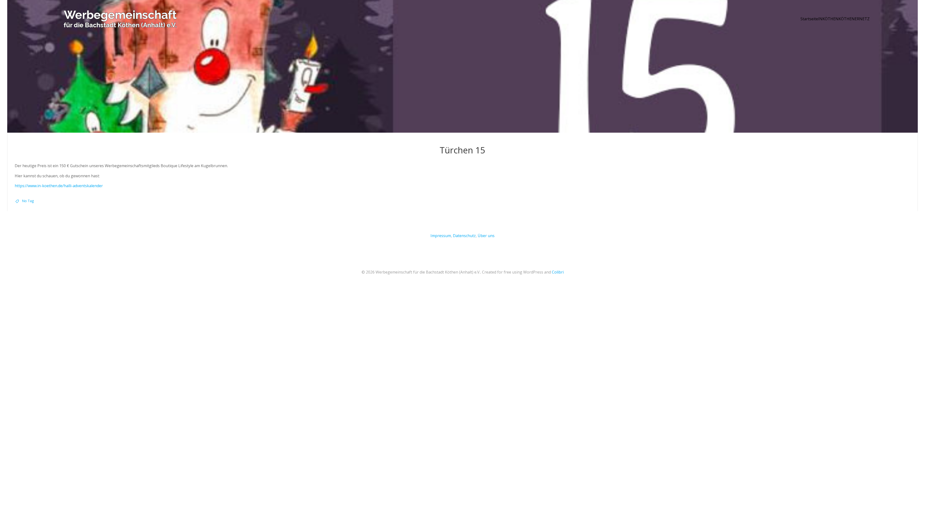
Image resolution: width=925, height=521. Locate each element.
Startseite (809, 18)
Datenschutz (464, 235)
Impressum (440, 235)
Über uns (486, 235)
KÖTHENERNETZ (854, 18)
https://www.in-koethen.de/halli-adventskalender (59, 185)
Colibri (558, 272)
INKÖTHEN (828, 18)
